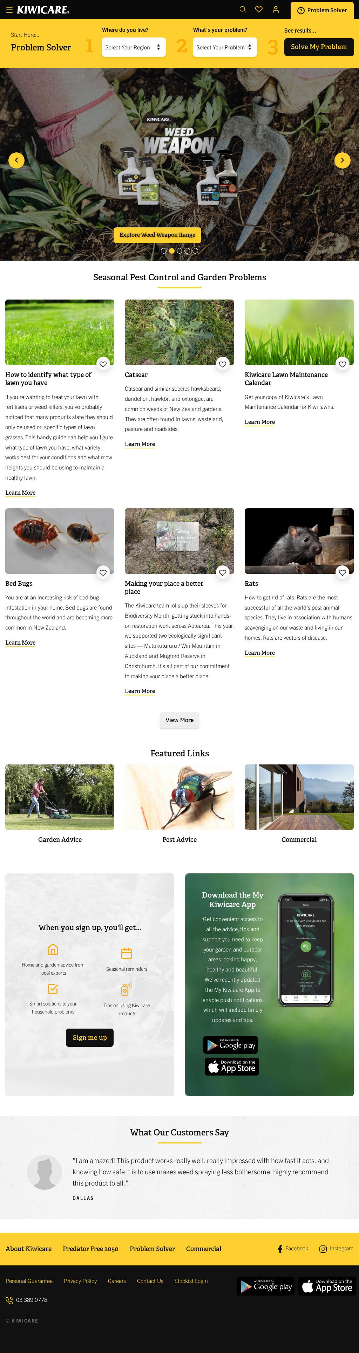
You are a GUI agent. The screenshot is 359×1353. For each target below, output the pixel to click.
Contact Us (150, 1280)
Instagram (340, 1247)
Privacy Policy (80, 1280)
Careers (117, 1280)
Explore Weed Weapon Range (157, 235)
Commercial (203, 1249)
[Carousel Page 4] (187, 251)
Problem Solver (326, 10)
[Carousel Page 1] (164, 251)
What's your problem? (220, 29)
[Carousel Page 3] (179, 251)
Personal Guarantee (29, 1280)
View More (179, 720)
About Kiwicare (29, 1249)
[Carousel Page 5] (195, 251)
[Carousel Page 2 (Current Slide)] (172, 251)
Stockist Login (191, 1280)
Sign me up (90, 1037)
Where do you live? (125, 29)
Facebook (296, 1248)
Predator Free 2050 (90, 1249)
